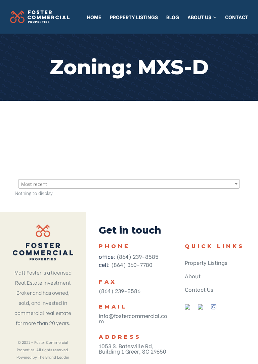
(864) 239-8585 (138, 256)
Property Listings (206, 262)
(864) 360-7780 (132, 264)
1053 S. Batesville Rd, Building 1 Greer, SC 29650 (132, 348)
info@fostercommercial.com (133, 318)
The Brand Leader (53, 357)
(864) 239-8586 (119, 290)
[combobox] (129, 184)
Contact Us (199, 289)
